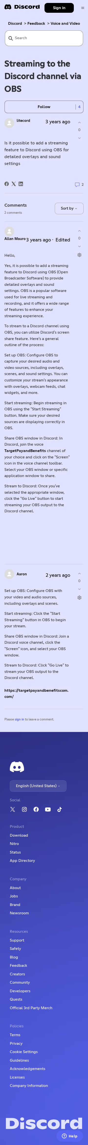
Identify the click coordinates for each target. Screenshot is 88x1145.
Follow (44, 107)
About (15, 888)
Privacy (16, 1043)
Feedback (36, 23)
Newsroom (19, 913)
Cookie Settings (24, 1052)
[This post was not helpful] (79, 138)
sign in (19, 719)
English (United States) (36, 786)
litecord (23, 121)
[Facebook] (6, 184)
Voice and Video (65, 23)
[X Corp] (13, 184)
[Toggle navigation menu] (82, 8)
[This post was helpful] (79, 122)
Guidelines (19, 1060)
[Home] (22, 8)
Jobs (14, 896)
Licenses (17, 1077)
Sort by (68, 208)
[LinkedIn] (21, 184)
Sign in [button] (59, 8)
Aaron (22, 574)
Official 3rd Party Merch (31, 1008)
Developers (20, 991)
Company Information (29, 1086)
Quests (16, 999)
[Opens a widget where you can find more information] (69, 1136)
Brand (15, 905)
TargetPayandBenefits (25, 451)
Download (19, 835)
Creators (17, 974)
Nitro (14, 844)
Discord (15, 23)
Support (17, 940)
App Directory (22, 861)
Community (20, 982)
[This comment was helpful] (79, 230)
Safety (15, 949)
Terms (15, 1035)
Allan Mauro (15, 239)
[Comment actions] (79, 255)
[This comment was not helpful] (79, 246)
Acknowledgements (27, 1069)
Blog (14, 957)
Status (15, 852)
